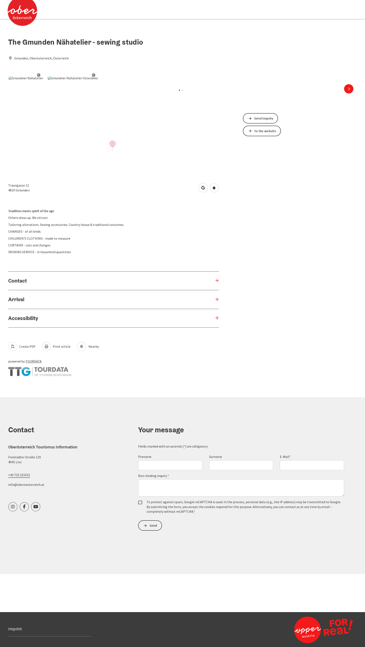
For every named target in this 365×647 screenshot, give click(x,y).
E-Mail (285, 457)
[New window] (40, 369)
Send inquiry (263, 118)
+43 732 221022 (19, 475)
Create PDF (27, 346)
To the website (265, 131)
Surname (215, 457)
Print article (61, 346)
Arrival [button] (16, 299)
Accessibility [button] (23, 318)
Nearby (93, 346)
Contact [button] (17, 280)
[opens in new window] (313, 630)
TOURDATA (33, 361)
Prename (144, 457)
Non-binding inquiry (153, 476)
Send (153, 525)
